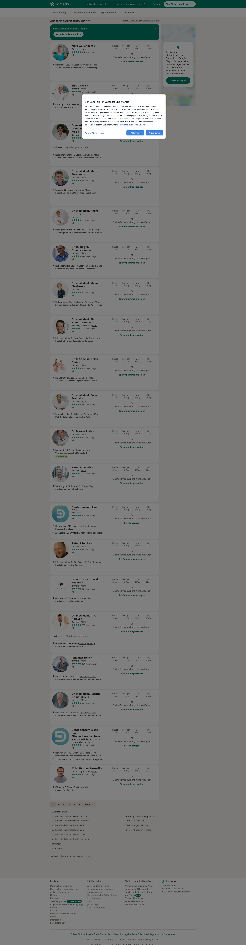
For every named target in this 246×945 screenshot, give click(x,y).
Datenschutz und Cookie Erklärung (131, 125)
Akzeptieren (154, 133)
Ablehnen (135, 133)
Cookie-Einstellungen (95, 133)
